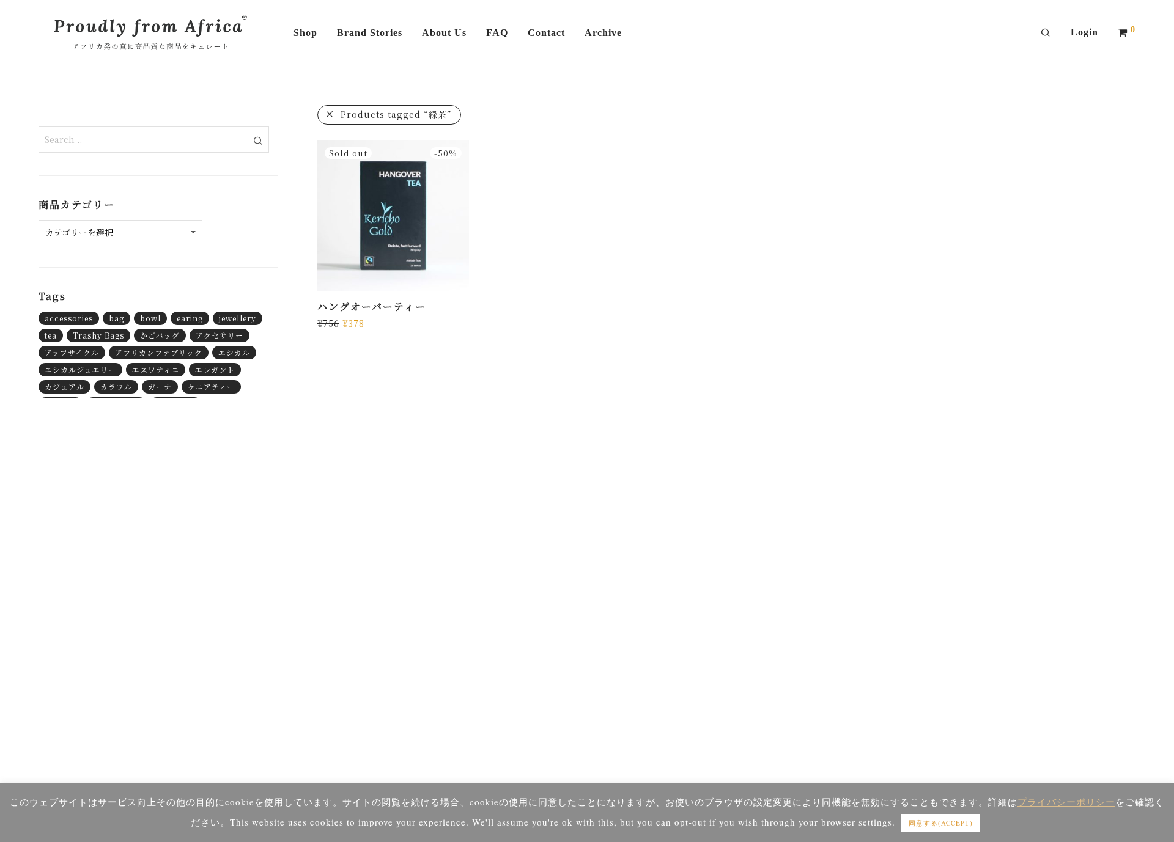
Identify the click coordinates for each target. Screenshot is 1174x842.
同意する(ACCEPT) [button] (941, 822)
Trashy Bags (98, 335)
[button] (257, 139)
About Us (444, 32)
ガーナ (160, 386)
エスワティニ (155, 369)
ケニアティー (211, 386)
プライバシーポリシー (1066, 801)
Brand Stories (369, 32)
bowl (150, 318)
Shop (305, 32)
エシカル (234, 352)
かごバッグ (160, 335)
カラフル (116, 386)
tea (51, 335)
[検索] (1046, 33)
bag (116, 318)
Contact (546, 32)
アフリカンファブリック (158, 352)
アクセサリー (219, 335)
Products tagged (396, 114)
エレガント (215, 369)
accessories (69, 318)
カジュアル (64, 386)
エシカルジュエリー (80, 369)
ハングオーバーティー (371, 306)
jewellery (237, 318)
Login (1084, 32)
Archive (603, 32)
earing (190, 318)
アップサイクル (72, 352)
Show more (339, 323)
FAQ (497, 32)
